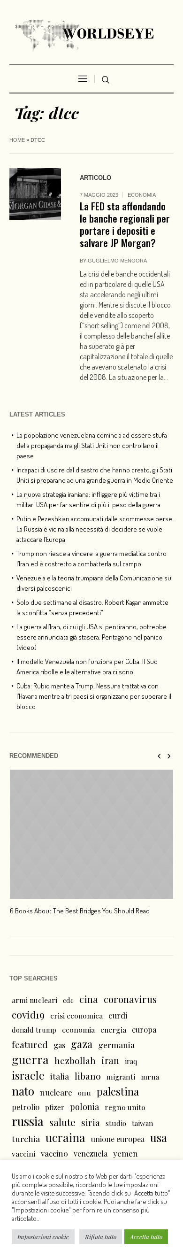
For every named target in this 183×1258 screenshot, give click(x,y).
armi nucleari (34, 1000)
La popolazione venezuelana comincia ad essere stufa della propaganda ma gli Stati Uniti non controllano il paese (91, 445)
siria (90, 1122)
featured (30, 1044)
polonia (84, 1106)
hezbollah (75, 1060)
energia (113, 1029)
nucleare (56, 1092)
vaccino (54, 1153)
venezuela (90, 1153)
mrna (150, 1076)
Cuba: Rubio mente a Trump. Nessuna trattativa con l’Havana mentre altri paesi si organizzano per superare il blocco (93, 696)
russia (28, 1121)
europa (144, 1029)
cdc (68, 1000)
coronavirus (130, 999)
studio (116, 1123)
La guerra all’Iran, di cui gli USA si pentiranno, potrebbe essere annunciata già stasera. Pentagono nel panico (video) (91, 637)
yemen (125, 1153)
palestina (118, 1091)
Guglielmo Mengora (117, 260)
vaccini (23, 1153)
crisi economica (76, 1015)
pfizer (54, 1107)
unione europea (118, 1139)
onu (84, 1092)
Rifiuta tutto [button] (100, 1237)
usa (158, 1137)
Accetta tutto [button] (146, 1237)
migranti (121, 1076)
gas (59, 1045)
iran (110, 1060)
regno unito (125, 1107)
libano (88, 1076)
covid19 (28, 1014)
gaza (81, 1044)
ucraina (65, 1137)
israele (28, 1075)
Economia (142, 195)
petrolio (25, 1107)
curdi (117, 1015)
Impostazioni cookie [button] (43, 1237)
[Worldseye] (91, 34)
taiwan (142, 1123)
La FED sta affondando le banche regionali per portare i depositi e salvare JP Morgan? (125, 224)
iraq (131, 1061)
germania (116, 1044)
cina (88, 999)
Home (17, 140)
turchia (26, 1138)
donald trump (34, 1029)
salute (62, 1122)
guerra (30, 1059)
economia (78, 1029)
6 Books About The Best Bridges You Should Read (80, 910)
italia (59, 1076)
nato (23, 1091)
